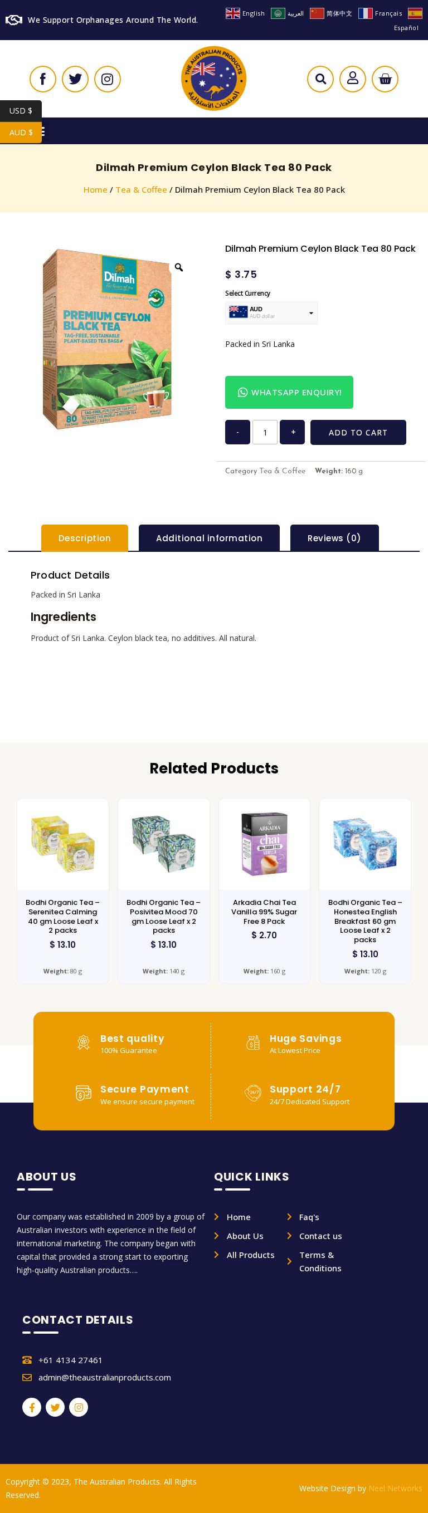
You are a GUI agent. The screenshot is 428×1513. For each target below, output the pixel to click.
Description (85, 538)
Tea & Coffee (141, 189)
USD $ (25, 110)
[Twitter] (55, 1407)
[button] (320, 82)
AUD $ (25, 132)
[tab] (85, 538)
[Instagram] (78, 1407)
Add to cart (358, 432)
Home (96, 189)
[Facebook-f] (31, 1407)
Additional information (209, 538)
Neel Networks (395, 1488)
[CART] (385, 79)
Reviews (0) (335, 538)
